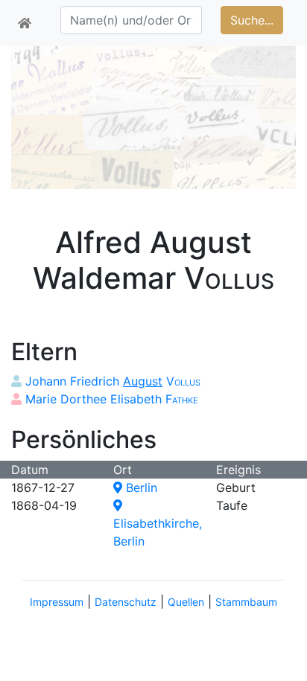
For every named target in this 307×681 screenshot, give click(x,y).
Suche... (251, 20)
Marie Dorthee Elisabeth (111, 398)
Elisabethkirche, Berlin (157, 532)
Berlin (139, 487)
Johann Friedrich (112, 381)
